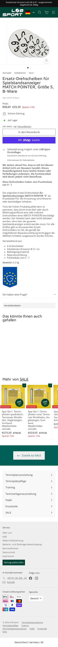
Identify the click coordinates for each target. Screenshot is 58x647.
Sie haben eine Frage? (15, 294)
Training (25, 625)
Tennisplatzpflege (10, 625)
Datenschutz (9, 552)
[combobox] (30, 12)
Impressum (8, 556)
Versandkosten (24, 126)
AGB (5, 536)
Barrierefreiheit (10, 548)
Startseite (7, 73)
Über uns (7, 532)
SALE (31, 73)
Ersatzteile (42, 628)
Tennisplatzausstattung (32, 622)
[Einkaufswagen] (46, 12)
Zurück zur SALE (31, 455)
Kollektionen (20, 73)
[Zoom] (46, 60)
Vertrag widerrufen (13, 562)
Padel (32, 628)
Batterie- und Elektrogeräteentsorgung (22, 544)
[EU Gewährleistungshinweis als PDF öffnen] (10, 277)
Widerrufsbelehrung (13, 540)
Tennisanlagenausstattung (15, 628)
